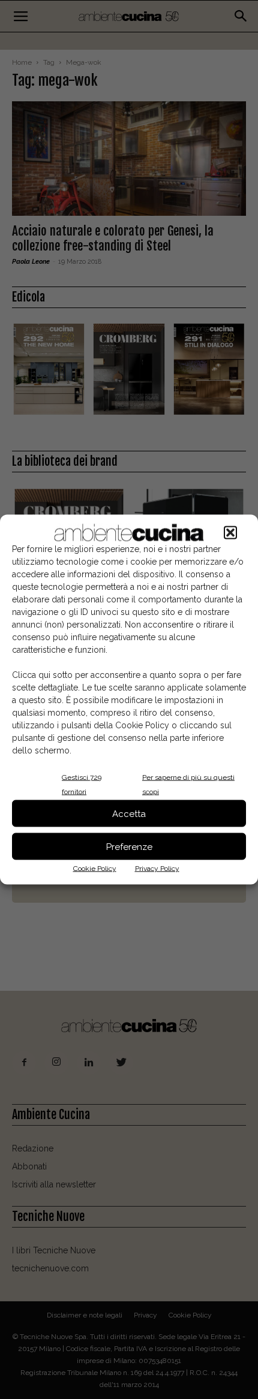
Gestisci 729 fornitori (81, 784)
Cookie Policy (94, 868)
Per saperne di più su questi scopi (188, 784)
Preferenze (129, 846)
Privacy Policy (157, 868)
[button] (230, 533)
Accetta (129, 813)
